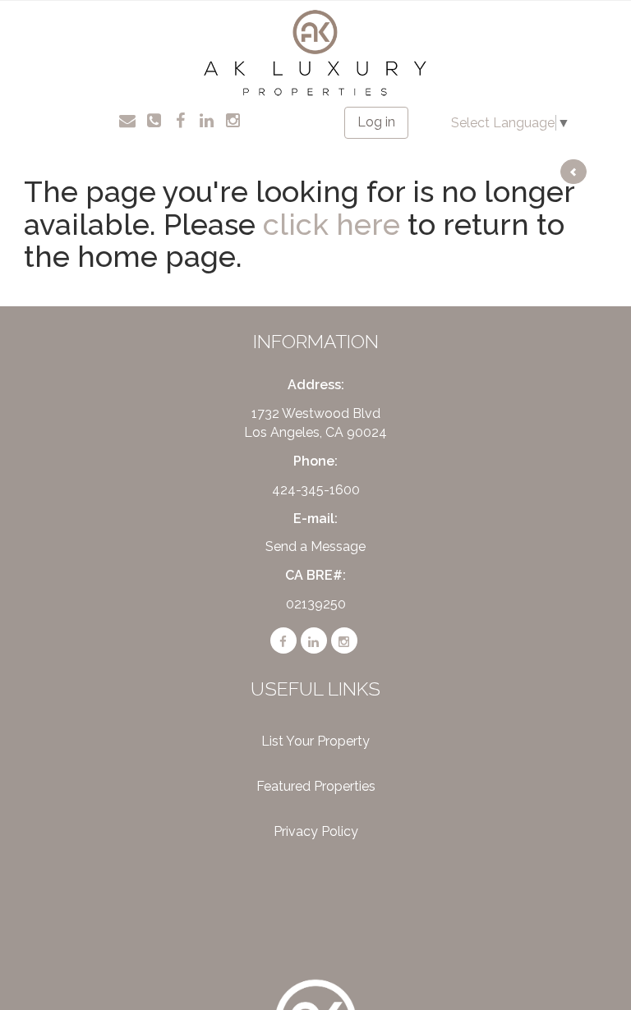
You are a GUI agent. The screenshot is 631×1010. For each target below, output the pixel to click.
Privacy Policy (316, 831)
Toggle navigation (58, 24)
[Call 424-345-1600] (154, 119)
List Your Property (315, 741)
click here (331, 224)
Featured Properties (315, 786)
